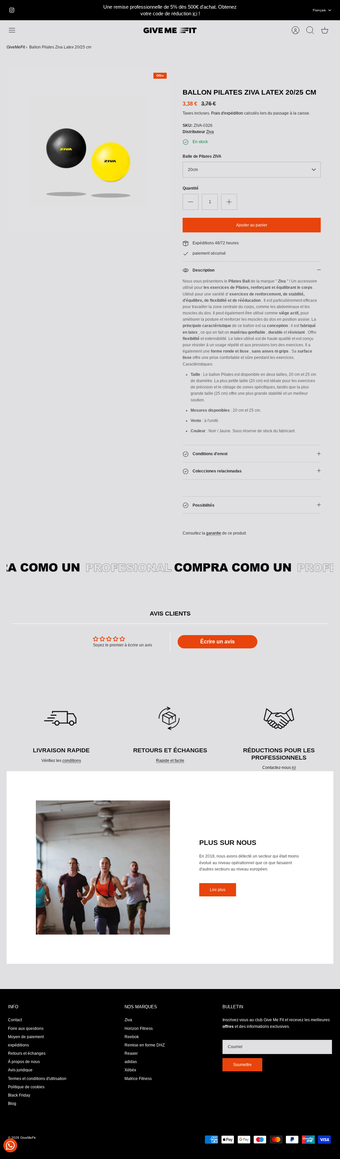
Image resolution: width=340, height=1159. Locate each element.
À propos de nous (24, 1061)
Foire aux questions (25, 1028)
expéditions (18, 1045)
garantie (213, 533)
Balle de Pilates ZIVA (202, 156)
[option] (88, 151)
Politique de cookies (26, 1087)
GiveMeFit (16, 47)
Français (319, 10)
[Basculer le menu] (15, 30)
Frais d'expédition (227, 113)
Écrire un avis (217, 641)
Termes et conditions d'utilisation (37, 1078)
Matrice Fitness (138, 1078)
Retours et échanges (26, 1053)
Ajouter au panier (251, 225)
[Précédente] (94, 10)
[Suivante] (246, 10)
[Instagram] (11, 10)
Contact (15, 1020)
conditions (71, 760)
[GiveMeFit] (170, 31)
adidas (131, 1061)
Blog (12, 1103)
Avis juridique (20, 1070)
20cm (193, 169)
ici (195, 13)
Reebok (132, 1037)
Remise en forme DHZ (145, 1045)
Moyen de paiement (26, 1037)
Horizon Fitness (139, 1028)
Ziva (210, 131)
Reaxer (131, 1053)
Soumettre (242, 1064)
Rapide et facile (170, 760)
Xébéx (130, 1070)
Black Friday (19, 1095)
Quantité (191, 188)
